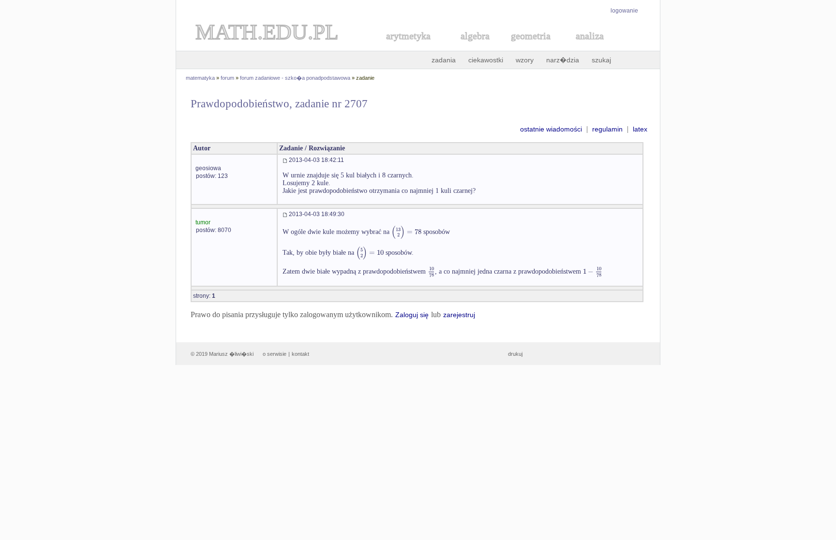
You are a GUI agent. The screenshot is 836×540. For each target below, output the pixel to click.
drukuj (515, 354)
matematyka (200, 78)
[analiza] (590, 46)
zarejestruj (459, 315)
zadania (444, 60)
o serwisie (274, 354)
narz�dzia (562, 60)
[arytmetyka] (408, 46)
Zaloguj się (412, 315)
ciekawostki (485, 60)
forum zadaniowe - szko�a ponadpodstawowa (295, 78)
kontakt (300, 354)
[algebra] (470, 46)
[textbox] (406, 231)
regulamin (607, 129)
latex (640, 129)
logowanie (624, 10)
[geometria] (527, 46)
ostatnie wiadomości (551, 129)
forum (227, 78)
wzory (525, 60)
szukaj (601, 60)
